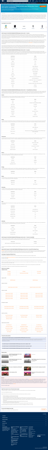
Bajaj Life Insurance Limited (32, 431)
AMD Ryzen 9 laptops (9, 318)
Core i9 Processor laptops (24, 315)
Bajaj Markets (30, 432)
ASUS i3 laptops (39, 331)
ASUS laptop (30, 42)
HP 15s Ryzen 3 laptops (24, 328)
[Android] (38, 436)
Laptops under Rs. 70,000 (24, 296)
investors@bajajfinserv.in (24, 433)
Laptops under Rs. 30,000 (39, 293)
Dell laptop (9, 271)
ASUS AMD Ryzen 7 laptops (39, 328)
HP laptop (24, 271)
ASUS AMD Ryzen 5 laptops (24, 326)
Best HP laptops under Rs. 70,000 (39, 306)
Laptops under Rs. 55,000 (9, 296)
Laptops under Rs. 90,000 (9, 298)
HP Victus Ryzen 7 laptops (9, 328)
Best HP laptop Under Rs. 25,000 (39, 308)
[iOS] (39, 436)
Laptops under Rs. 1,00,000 (24, 298)
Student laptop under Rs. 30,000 (12, 287)
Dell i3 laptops (9, 331)
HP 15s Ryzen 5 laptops (9, 326)
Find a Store (43, 6)
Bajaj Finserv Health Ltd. (32, 435)
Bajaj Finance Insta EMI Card (11, 257)
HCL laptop (9, 274)
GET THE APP (43, 409)
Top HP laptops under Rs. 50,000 (9, 308)
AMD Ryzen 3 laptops (39, 315)
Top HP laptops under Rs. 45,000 (24, 308)
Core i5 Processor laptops (9, 315)
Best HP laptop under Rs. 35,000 (9, 306)
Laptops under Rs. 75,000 (39, 296)
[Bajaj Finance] (3, 1)
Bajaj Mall (3, 250)
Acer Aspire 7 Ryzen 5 (39, 326)
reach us (14, 383)
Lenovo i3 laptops (23, 331)
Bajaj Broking (30, 434)
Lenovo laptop (39, 271)
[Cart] (39, 0)
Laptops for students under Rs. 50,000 (35, 287)
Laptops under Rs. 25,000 (24, 293)
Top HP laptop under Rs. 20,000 (24, 306)
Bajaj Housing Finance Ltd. (32, 433)
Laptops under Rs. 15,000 (9, 293)
